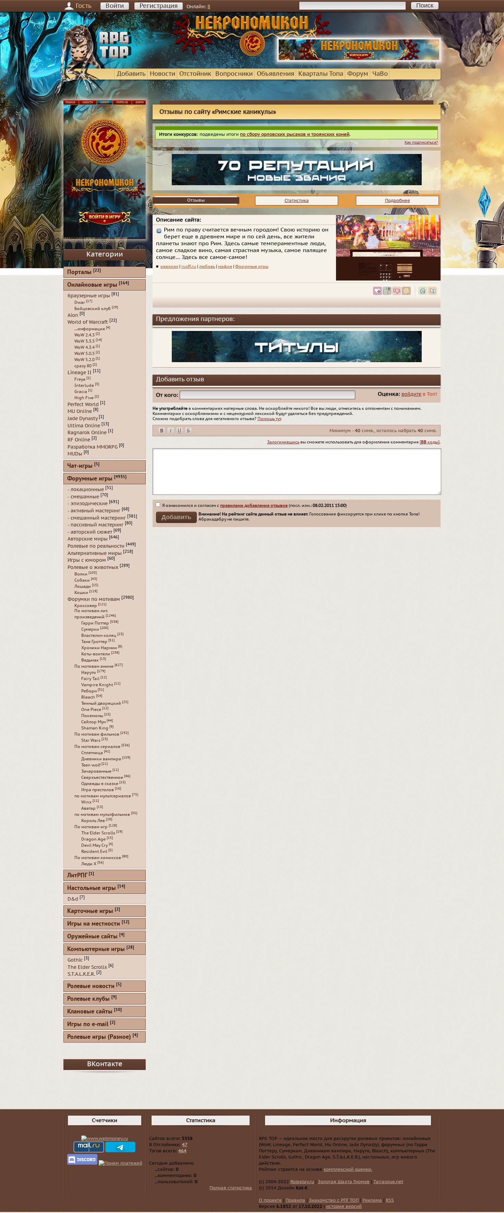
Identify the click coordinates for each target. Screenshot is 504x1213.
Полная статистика (230, 1188)
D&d (73, 899)
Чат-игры (80, 466)
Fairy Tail (90, 678)
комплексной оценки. (348, 1169)
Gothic (75, 960)
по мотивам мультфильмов (102, 814)
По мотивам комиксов (97, 857)
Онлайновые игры (92, 285)
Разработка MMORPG (93, 447)
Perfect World (83, 404)
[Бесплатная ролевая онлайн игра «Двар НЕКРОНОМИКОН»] (359, 60)
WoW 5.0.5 (84, 353)
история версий (344, 1206)
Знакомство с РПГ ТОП (334, 1200)
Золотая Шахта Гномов (344, 1182)
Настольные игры (91, 888)
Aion (73, 315)
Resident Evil (94, 851)
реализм (169, 266)
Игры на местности (93, 924)
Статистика (297, 200)
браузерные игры (89, 296)
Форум (357, 74)
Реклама (372, 1200)
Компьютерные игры (96, 949)
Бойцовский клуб (92, 308)
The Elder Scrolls (98, 833)
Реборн (89, 691)
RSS (390, 1200)
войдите (411, 394)
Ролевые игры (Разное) (99, 1037)
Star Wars (90, 740)
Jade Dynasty (82, 418)
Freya (79, 379)
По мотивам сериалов (97, 746)
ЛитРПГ (77, 876)
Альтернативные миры (95, 553)
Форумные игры (251, 266)
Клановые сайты (89, 1012)
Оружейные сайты (92, 937)
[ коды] (430, 442)
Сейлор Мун (93, 722)
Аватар (88, 808)
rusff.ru (188, 266)
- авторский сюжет (90, 532)
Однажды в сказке (99, 783)
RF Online (79, 440)
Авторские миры (88, 539)
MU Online (80, 411)
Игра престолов (97, 789)
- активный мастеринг (94, 511)
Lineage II (80, 373)
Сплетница (92, 752)
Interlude (84, 385)
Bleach (88, 697)
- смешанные (83, 496)
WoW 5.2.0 (84, 359)
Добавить (131, 74)
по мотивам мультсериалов (102, 796)
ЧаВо (380, 74)
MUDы (75, 454)
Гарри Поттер (95, 623)
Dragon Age (93, 839)
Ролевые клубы (88, 999)
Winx (86, 802)
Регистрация (159, 6)
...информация (89, 328)
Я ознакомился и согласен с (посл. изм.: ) (254, 505)
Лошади (82, 586)
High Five (84, 397)
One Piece (91, 709)
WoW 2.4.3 (84, 335)
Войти (115, 6)
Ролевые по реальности (96, 546)
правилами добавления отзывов (254, 505)
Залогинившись (283, 442)
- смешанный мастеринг (97, 518)
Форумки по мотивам (94, 599)
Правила (295, 1200)
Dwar (79, 302)
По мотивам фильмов (96, 734)
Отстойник (195, 74)
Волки (80, 574)
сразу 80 (83, 366)
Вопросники (234, 74)
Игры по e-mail (87, 1024)
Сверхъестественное (102, 777)
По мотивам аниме (93, 666)
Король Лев (93, 820)
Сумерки (90, 629)
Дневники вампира (101, 759)
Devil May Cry (94, 845)
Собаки (82, 580)
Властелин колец (98, 635)
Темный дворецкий (101, 703)
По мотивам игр (91, 826)
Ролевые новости (91, 986)
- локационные (86, 489)
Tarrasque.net (388, 1182)
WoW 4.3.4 (84, 347)
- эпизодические (88, 504)
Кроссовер (85, 605)
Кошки (81, 592)
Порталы (79, 272)
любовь (207, 266)
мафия (225, 266)
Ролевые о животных (93, 567)
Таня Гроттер (94, 641)
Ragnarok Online (87, 433)
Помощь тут (269, 418)
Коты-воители (95, 654)
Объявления (275, 74)
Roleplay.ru (302, 1182)
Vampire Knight (97, 684)
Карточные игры (90, 911)
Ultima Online (84, 425)
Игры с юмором (87, 560)
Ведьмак (90, 660)
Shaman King (94, 728)
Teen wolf (90, 765)
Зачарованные (96, 771)
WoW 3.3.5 (84, 341)
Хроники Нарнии (99, 647)
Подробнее (397, 200)
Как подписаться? (421, 142)
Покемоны (92, 715)
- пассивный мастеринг (95, 525)
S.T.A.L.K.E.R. (81, 974)
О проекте (270, 1200)
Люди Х (88, 863)
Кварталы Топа (320, 74)
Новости (162, 74)
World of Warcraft (88, 322)
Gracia (80, 391)
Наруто (88, 672)
